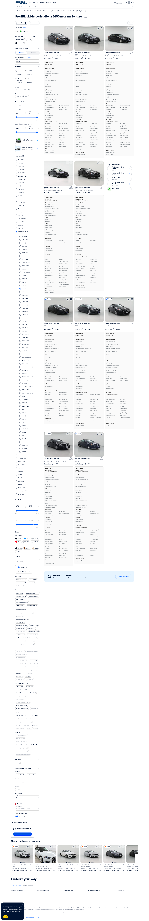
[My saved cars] (125, 2)
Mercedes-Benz (30, 917)
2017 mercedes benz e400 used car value (99, 890)
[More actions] (71, 58)
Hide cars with (19, 806)
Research (48, 2)
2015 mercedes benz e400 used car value (47, 890)
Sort (132, 23)
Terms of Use (6, 913)
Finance (42, 2)
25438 (29, 57)
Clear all (35, 36)
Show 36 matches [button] (22, 834)
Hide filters (22, 23)
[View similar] (67, 28)
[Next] (71, 38)
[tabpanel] (27, 59)
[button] (20, 39)
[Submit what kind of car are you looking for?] (132, 6)
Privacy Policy (8, 911)
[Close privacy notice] (22, 904)
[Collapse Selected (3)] (39, 36)
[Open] (38, 808)
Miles (17, 59)
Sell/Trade (35, 2)
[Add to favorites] (71, 28)
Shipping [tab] (33, 53)
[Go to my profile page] (130, 2)
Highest (30, 111)
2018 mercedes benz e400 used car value (124, 890)
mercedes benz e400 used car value (20, 890)
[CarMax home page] (21, 2)
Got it (5, 916)
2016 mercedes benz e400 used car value (73, 890)
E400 (38, 917)
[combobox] (26, 808)
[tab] (16, 885)
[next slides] (136, 858)
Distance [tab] (21, 53)
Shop (29, 2)
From (17, 795)
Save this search (124, 576)
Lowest (17, 111)
